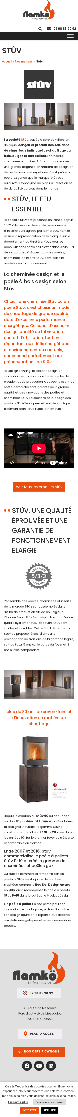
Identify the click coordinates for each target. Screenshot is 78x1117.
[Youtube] (39, 1066)
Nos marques (24, 61)
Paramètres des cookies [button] (49, 1102)
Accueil (7, 61)
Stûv (24, 139)
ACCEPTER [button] (29, 1110)
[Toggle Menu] (70, 35)
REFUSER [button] (49, 1110)
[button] (40, 28)
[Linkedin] (51, 1066)
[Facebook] (27, 1066)
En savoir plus (18, 1102)
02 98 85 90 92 (64, 29)
